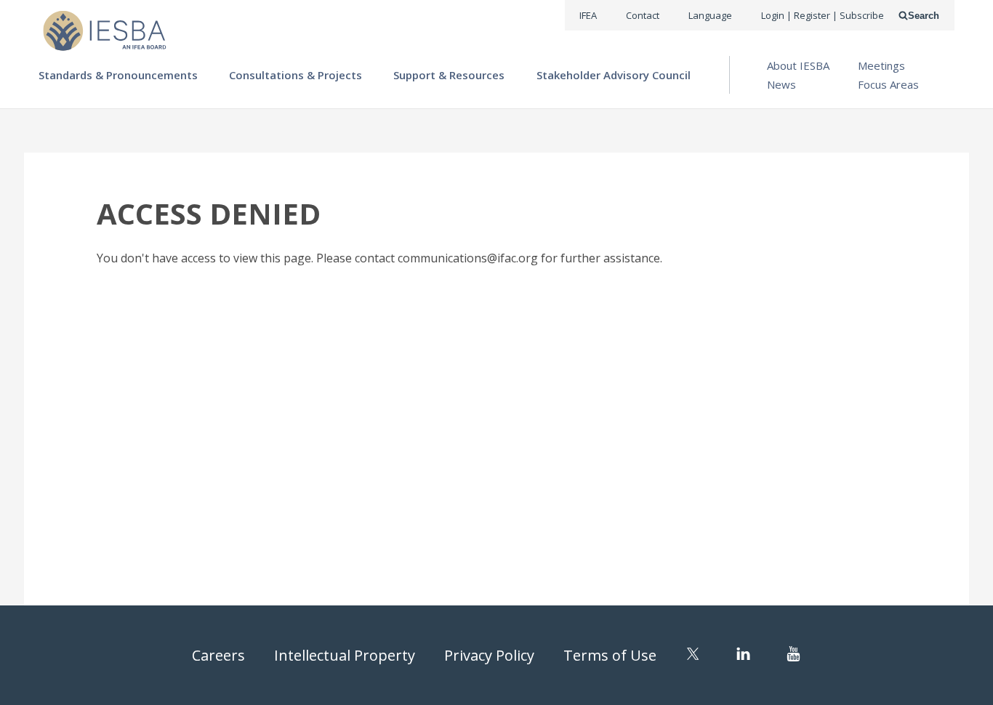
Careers (218, 655)
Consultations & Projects (295, 75)
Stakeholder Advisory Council (613, 75)
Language (710, 15)
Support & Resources (448, 75)
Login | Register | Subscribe (822, 15)
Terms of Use (609, 655)
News (781, 84)
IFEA (588, 15)
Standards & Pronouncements (118, 75)
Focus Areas (888, 84)
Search (923, 15)
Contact (642, 15)
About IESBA (798, 65)
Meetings (881, 65)
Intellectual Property (344, 655)
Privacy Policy (489, 655)
